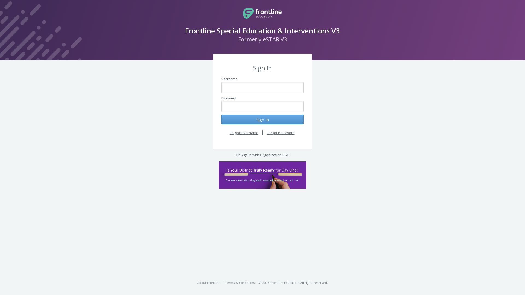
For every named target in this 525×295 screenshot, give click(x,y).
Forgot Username (244, 132)
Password (228, 98)
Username (229, 79)
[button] (262, 175)
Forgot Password (281, 132)
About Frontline (208, 283)
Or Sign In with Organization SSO (263, 154)
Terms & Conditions (240, 283)
